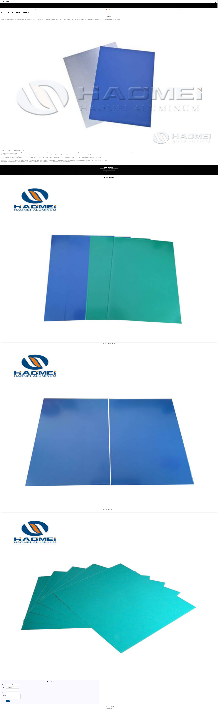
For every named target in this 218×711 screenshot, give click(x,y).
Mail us (182, 9)
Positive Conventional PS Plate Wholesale (109, 675)
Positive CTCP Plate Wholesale (109, 509)
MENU (215, 5)
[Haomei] (5, 2)
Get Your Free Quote (109, 171)
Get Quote (109, 9)
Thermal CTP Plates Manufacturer (109, 343)
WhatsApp (37, 9)
